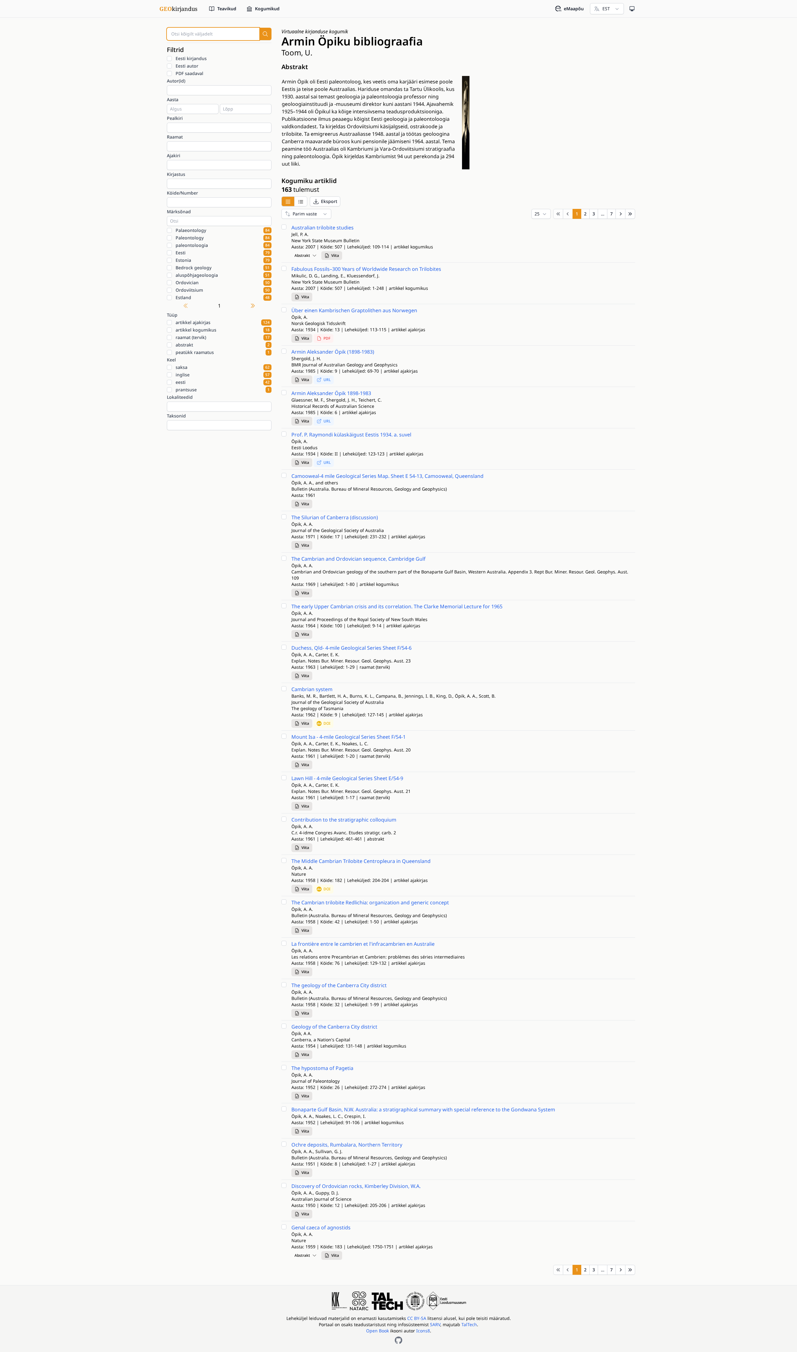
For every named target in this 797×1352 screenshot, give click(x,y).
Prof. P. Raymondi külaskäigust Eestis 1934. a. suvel (351, 434)
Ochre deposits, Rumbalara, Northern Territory (346, 1144)
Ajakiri (173, 155)
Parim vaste (305, 214)
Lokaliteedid (180, 397)
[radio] (287, 201)
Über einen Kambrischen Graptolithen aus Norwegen (354, 310)
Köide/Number (182, 193)
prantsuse (223, 390)
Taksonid (176, 416)
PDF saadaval (189, 73)
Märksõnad (179, 211)
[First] (558, 214)
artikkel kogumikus (223, 330)
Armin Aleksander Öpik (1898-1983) (332, 351)
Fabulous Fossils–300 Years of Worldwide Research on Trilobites (366, 269)
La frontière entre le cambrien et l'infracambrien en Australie (363, 943)
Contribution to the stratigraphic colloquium (343, 819)
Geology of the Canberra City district (334, 1026)
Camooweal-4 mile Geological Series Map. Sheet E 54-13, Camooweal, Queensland (387, 476)
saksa (223, 367)
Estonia (223, 260)
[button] (325, 201)
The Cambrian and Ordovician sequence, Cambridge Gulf (358, 558)
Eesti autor (187, 66)
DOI (326, 723)
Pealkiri (175, 118)
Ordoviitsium (223, 290)
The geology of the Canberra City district (339, 985)
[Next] (620, 214)
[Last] (630, 214)
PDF (326, 338)
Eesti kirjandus (191, 58)
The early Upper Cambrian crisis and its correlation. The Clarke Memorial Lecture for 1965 (396, 606)
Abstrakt (302, 255)
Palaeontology (223, 230)
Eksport (329, 201)
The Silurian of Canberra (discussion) (334, 517)
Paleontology (223, 238)
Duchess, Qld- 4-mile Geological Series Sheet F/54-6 (351, 647)
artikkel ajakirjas (223, 322)
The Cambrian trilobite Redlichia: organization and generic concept (370, 902)
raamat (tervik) (223, 337)
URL (327, 379)
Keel (171, 360)
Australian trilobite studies (322, 227)
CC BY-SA (417, 1318)
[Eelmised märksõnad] (186, 306)
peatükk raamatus (223, 352)
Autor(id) (176, 81)
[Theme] (632, 8)
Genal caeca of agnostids (321, 1227)
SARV (435, 1324)
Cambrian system (311, 689)
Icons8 (423, 1331)
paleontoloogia (223, 245)
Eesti (223, 253)
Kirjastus (176, 174)
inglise (223, 375)
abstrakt (223, 345)
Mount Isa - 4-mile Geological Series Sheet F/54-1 (348, 736)
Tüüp (172, 315)
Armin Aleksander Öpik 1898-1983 (331, 393)
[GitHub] (398, 1340)
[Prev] (568, 214)
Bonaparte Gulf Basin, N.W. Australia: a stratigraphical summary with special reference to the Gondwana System (423, 1109)
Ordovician (223, 282)
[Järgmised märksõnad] (253, 306)
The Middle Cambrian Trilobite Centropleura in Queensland (361, 861)
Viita (335, 255)
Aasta (172, 99)
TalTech (469, 1324)
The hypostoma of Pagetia (322, 1068)
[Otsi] (265, 34)
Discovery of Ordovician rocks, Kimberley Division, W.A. (356, 1186)
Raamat (175, 137)
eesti (223, 382)
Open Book (377, 1331)
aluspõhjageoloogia (223, 275)
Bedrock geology (223, 268)
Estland (223, 297)
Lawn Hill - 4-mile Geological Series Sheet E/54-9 (347, 778)
